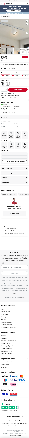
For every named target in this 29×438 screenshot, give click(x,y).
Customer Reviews (8, 400)
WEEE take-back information (14, 428)
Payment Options (8, 372)
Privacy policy (5, 364)
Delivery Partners (7, 390)
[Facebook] (10, 420)
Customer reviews (6, 348)
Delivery (3, 317)
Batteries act (18, 425)
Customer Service (8, 306)
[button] (3, 51)
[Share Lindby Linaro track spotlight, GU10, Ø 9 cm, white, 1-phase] (27, 24)
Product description (8, 173)
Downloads (5, 182)
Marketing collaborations (8, 341)
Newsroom (10, 351)
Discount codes (5, 343)
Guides (10, 354)
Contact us (4, 314)
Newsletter (4, 338)
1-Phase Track (6, 16)
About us (3, 335)
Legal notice (4, 367)
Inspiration (4, 354)
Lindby (16, 123)
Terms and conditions (7, 362)
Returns (3, 319)
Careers (3, 351)
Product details (7, 168)
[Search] (24, 3)
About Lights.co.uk (8, 332)
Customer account (6, 325)
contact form (4, 291)
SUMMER (14, 10)
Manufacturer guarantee (8, 327)
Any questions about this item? (16, 161)
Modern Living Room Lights (9, 194)
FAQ (2, 309)
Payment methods (6, 322)
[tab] (14, 316)
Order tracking (5, 312)
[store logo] (9, 3)
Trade (3, 346)
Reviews (4, 177)
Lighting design (10, 346)
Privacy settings (5, 423)
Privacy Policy (11, 425)
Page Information (8, 359)
